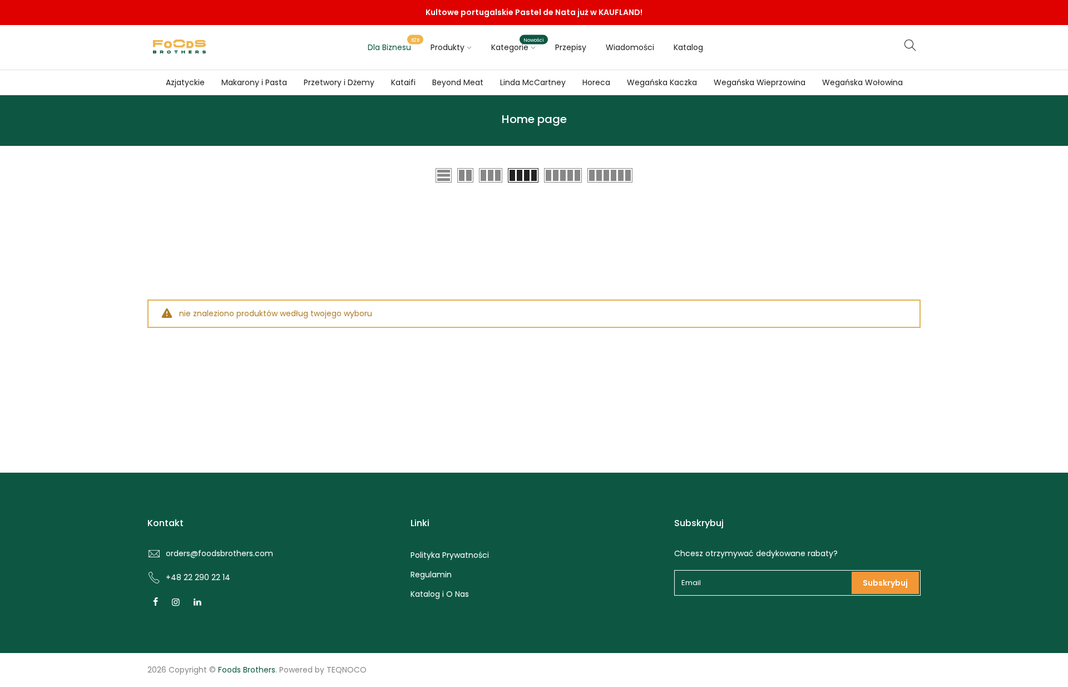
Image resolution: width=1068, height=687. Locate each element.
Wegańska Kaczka (662, 82)
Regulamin (431, 574)
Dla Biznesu (394, 44)
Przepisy (570, 47)
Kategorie (518, 44)
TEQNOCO (347, 669)
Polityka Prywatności (450, 555)
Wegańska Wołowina (862, 82)
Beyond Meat (457, 82)
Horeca (596, 82)
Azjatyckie (185, 82)
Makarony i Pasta (254, 82)
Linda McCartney (533, 82)
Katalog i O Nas (440, 594)
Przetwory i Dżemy (339, 82)
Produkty (447, 47)
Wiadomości (630, 47)
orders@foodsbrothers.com (219, 553)
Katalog (688, 47)
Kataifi (403, 82)
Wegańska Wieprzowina (759, 82)
